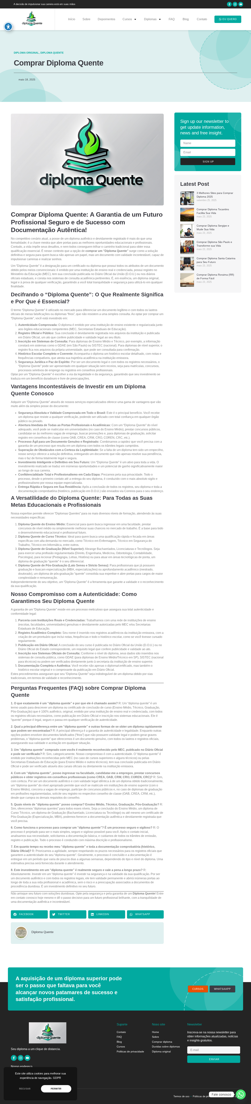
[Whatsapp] (241, 1094)
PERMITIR (56, 1088)
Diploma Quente (52, 52)
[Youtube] (240, 4)
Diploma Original (26, 52)
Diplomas (150, 19)
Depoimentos (106, 19)
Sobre (86, 19)
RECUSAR (25, 1088)
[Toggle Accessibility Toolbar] (8, 26)
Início (71, 19)
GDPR (57, 1077)
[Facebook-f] (229, 4)
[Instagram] (235, 4)
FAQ (172, 19)
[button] (29, 914)
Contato (202, 19)
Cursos (127, 19)
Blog (186, 19)
